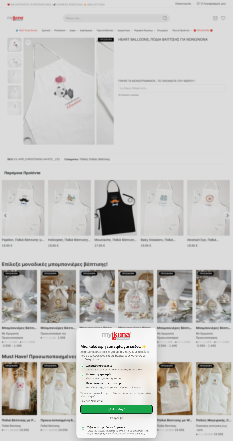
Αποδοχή (119, 409)
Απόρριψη (117, 418)
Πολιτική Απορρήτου (91, 401)
